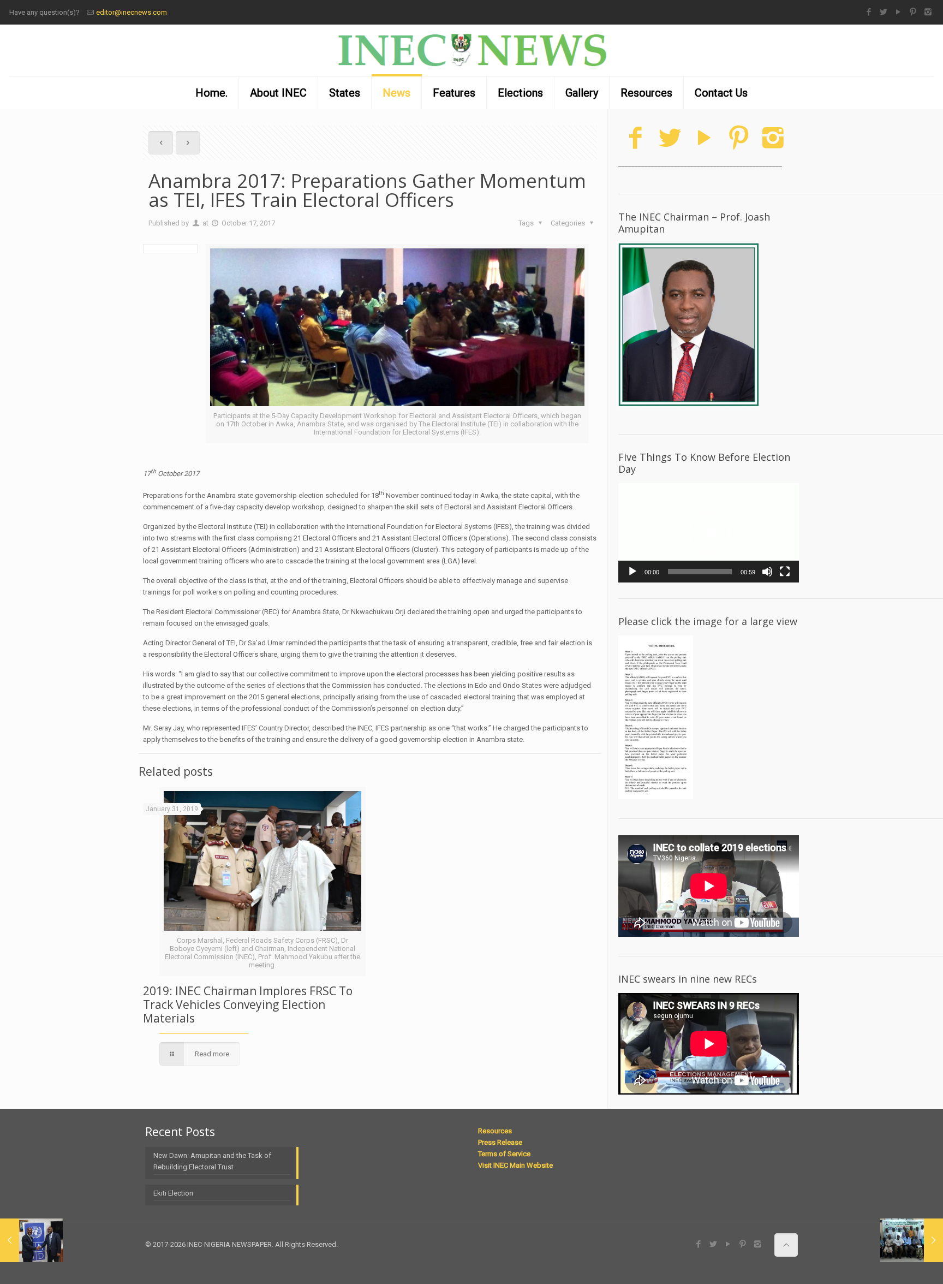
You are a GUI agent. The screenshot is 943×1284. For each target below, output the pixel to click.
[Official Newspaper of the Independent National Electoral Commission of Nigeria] (471, 50)
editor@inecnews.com (131, 12)
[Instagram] (928, 12)
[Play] (632, 571)
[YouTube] (898, 12)
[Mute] (767, 571)
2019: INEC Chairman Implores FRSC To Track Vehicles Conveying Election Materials (248, 1004)
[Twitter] (884, 12)
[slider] (700, 571)
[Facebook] (869, 12)
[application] (708, 532)
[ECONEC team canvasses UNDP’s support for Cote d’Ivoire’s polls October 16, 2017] (31, 1240)
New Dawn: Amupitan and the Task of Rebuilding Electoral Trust (212, 1161)
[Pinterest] (913, 12)
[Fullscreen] (784, 571)
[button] (709, 533)
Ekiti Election (173, 1193)
